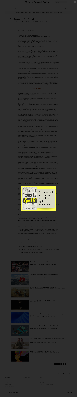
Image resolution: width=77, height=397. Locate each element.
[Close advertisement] (75, 2)
